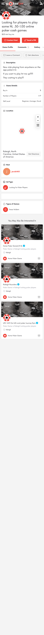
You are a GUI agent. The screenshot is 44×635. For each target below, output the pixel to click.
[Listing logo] (6, 15)
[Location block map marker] (22, 131)
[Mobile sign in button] (41, 3)
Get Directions (33, 154)
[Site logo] (15, 3)
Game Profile (7, 47)
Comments (23, 47)
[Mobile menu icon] (3, 3)
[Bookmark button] (39, 258)
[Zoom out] (38, 120)
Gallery (37, 47)
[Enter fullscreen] (38, 125)
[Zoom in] (38, 117)
